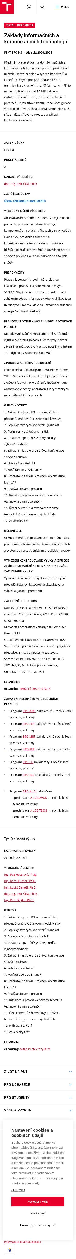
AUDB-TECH (38, 810)
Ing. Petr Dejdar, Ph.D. (19, 900)
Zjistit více (18, 1189)
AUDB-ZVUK (38, 798)
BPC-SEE (29, 749)
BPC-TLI (28, 762)
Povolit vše (38, 1201)
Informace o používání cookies (22, 1241)
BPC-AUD (29, 791)
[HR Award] (9, 1249)
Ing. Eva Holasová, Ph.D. (20, 875)
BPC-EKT (29, 724)
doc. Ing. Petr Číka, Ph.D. (20, 184)
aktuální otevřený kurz (35, 689)
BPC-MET (29, 736)
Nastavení (37, 1213)
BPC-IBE (28, 775)
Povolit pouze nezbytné (37, 1225)
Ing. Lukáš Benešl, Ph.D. (20, 887)
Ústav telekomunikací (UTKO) (25, 201)
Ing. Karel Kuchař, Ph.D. (20, 881)
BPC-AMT (29, 711)
